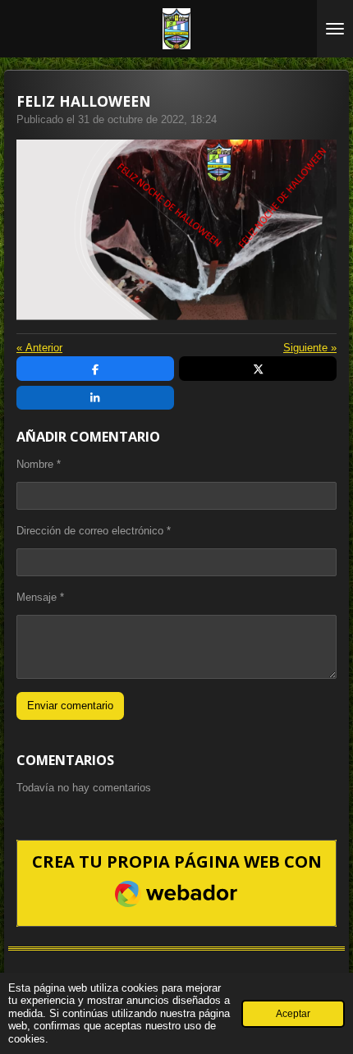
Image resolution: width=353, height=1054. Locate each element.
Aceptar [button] (293, 1013)
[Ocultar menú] (335, 28)
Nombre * (38, 464)
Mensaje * (40, 597)
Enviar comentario (70, 705)
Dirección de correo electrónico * (93, 531)
